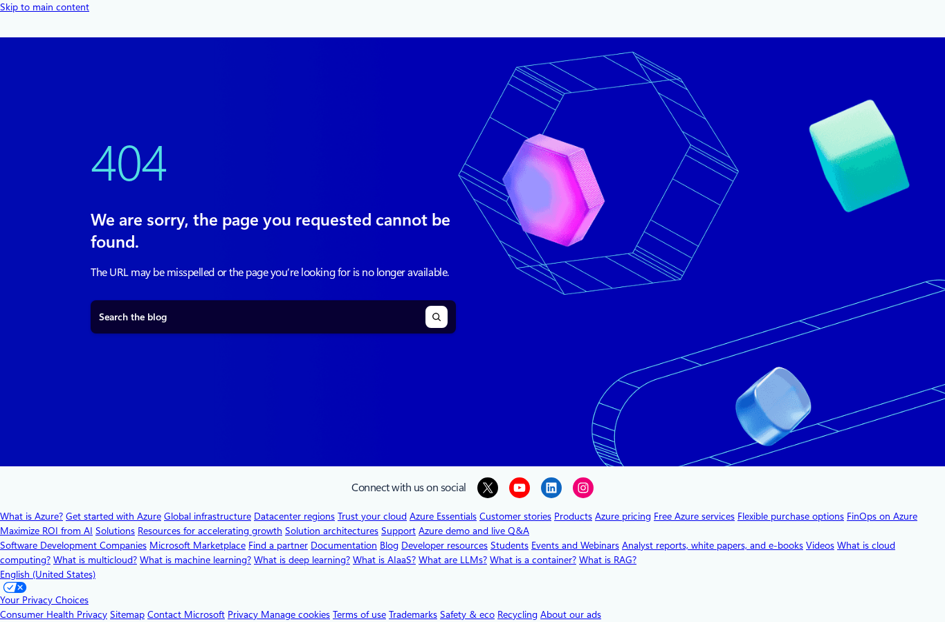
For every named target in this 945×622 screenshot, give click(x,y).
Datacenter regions (294, 516)
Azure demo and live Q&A (474, 530)
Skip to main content (44, 6)
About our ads (570, 614)
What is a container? (533, 559)
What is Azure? (31, 516)
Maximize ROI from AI (46, 530)
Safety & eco (467, 614)
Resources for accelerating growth (210, 530)
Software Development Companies (73, 545)
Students (509, 545)
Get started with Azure (113, 516)
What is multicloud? (95, 559)
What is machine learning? (195, 559)
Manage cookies (295, 614)
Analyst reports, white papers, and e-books (712, 545)
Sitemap (127, 614)
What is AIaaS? (384, 559)
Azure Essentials (443, 516)
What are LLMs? (453, 559)
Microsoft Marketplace (197, 545)
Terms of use (359, 614)
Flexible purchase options (790, 516)
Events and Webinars (575, 545)
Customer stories (515, 516)
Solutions (115, 530)
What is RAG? (607, 559)
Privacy (244, 614)
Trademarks (413, 614)
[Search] (436, 317)
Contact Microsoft (186, 614)
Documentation (344, 545)
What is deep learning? (302, 559)
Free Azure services (694, 516)
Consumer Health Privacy (53, 614)
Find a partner (278, 545)
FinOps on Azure (882, 516)
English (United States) (47, 574)
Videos (820, 545)
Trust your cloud (372, 516)
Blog (389, 545)
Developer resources (444, 545)
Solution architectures (331, 530)
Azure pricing (623, 516)
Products (573, 516)
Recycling (517, 614)
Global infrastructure (207, 516)
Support (398, 530)
